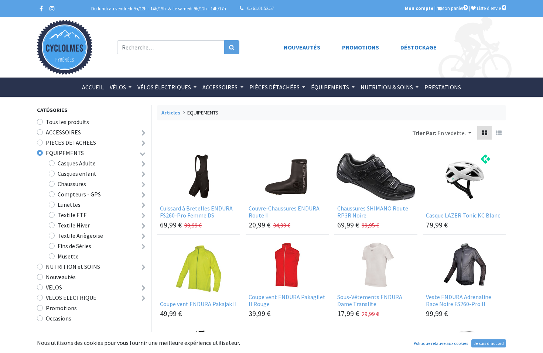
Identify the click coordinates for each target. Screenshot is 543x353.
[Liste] (498, 133)
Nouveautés (302, 47)
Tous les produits (67, 122)
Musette (68, 256)
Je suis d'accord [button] (489, 343)
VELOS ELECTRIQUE (71, 297)
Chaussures (72, 184)
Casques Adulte (77, 163)
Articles (170, 112)
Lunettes (69, 204)
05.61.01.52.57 (260, 8)
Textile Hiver (74, 225)
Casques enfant (77, 173)
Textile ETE (72, 215)
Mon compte (419, 8)
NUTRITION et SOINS (73, 266)
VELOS (54, 287)
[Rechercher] (231, 47)
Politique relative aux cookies (441, 343)
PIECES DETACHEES (71, 142)
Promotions (360, 47)
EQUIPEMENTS (65, 153)
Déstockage (418, 47)
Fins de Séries (74, 246)
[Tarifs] (484, 133)
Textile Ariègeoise (80, 235)
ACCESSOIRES (63, 132)
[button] (454, 133)
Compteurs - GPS (79, 194)
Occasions (58, 318)
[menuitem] (93, 87)
